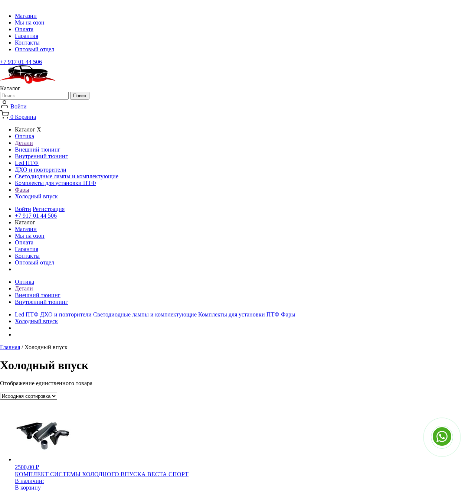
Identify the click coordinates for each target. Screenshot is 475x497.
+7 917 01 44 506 (21, 62)
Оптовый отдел (34, 49)
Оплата (24, 29)
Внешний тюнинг (37, 149)
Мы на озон (30, 22)
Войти (18, 106)
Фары (22, 189)
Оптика (24, 136)
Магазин (26, 16)
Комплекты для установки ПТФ (55, 183)
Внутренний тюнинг (41, 156)
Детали (24, 143)
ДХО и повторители (40, 169)
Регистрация (49, 209)
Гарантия (26, 36)
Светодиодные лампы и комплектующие (66, 176)
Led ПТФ (27, 163)
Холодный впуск (36, 196)
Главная (10, 347)
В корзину (28, 487)
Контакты (27, 42)
